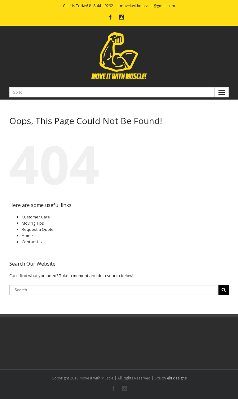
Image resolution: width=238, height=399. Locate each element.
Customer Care (36, 217)
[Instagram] (121, 17)
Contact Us (32, 241)
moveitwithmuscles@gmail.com (147, 5)
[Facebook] (110, 17)
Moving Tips (33, 223)
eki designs (177, 378)
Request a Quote (38, 229)
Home (27, 235)
